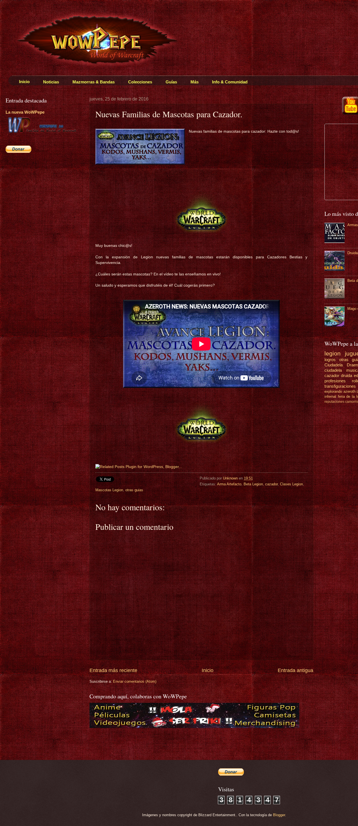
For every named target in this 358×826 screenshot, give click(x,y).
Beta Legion (253, 484)
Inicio (207, 670)
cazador (271, 484)
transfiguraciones (340, 386)
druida (346, 375)
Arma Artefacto (229, 484)
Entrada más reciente (113, 670)
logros (330, 359)
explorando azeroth (339, 391)
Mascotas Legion (109, 490)
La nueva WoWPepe (25, 112)
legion (332, 353)
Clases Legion (291, 484)
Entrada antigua (295, 670)
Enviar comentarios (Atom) (134, 681)
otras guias (134, 490)
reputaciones (334, 401)
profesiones (335, 380)
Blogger (279, 815)
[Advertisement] (41, 198)
